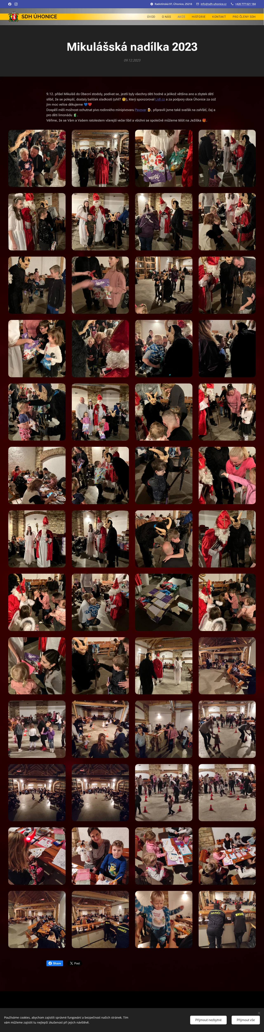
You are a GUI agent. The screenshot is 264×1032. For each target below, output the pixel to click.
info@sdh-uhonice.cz (213, 4)
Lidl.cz (160, 99)
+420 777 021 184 (245, 4)
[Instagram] (16, 4)
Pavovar (140, 110)
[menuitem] (152, 17)
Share (57, 963)
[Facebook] (9, 4)
